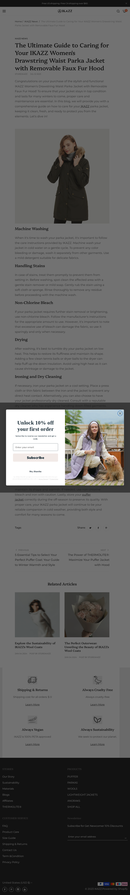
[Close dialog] (120, 413)
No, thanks (35, 471)
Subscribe (35, 457)
